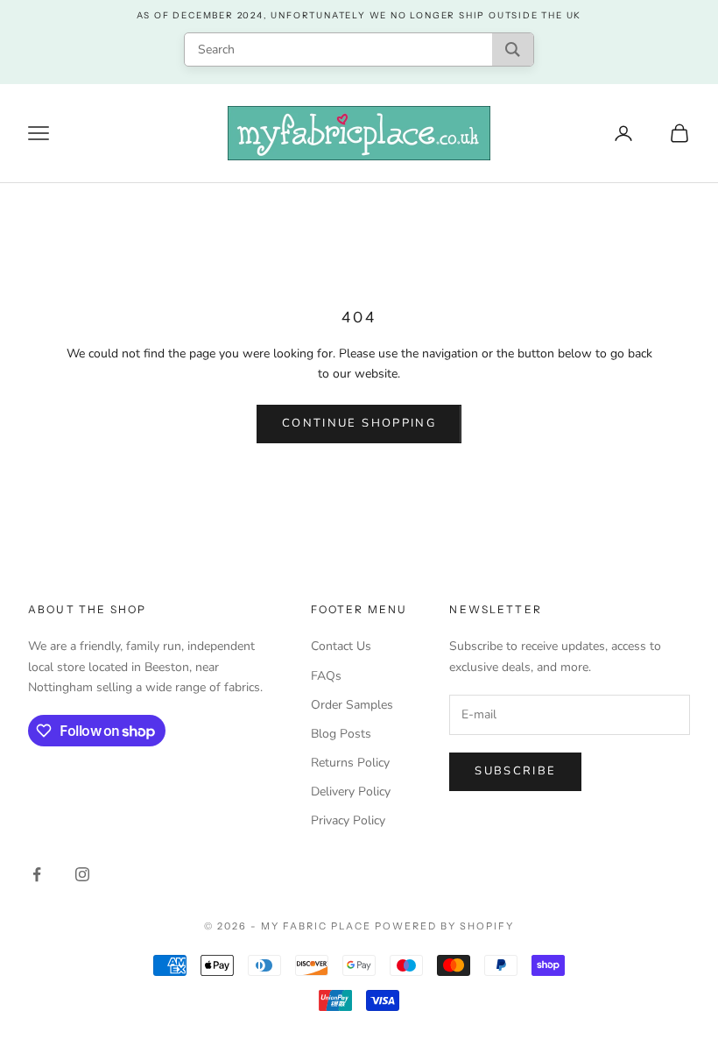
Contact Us (341, 646)
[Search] (512, 49)
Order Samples (352, 704)
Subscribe (515, 771)
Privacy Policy (348, 820)
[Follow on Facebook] (37, 874)
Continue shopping (359, 423)
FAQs (326, 676)
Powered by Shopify (444, 926)
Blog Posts (341, 733)
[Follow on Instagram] (82, 874)
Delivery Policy (351, 791)
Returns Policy (350, 762)
